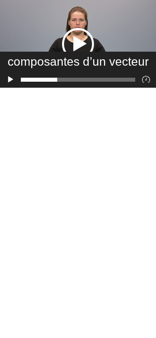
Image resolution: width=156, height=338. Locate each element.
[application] (78, 44)
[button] (78, 44)
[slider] (78, 80)
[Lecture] (10, 80)
